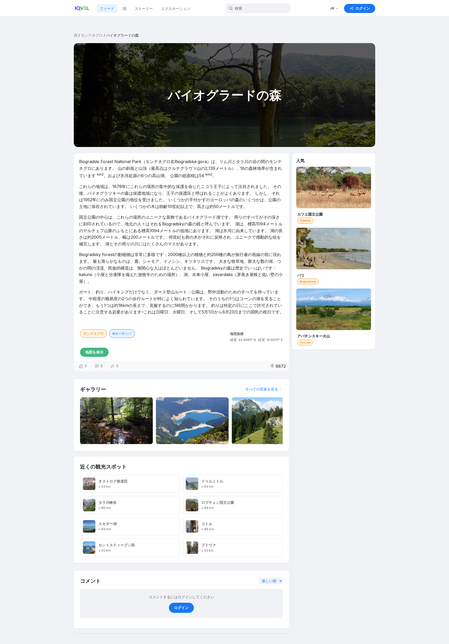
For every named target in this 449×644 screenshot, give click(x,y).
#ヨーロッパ (122, 333)
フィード (107, 8)
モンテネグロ (92, 35)
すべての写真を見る (261, 389)
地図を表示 (94, 352)
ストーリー (144, 8)
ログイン (181, 607)
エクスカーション (175, 8)
